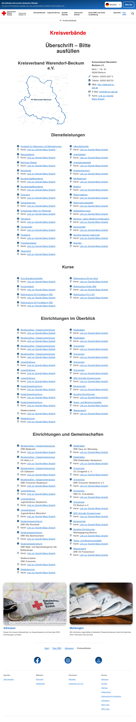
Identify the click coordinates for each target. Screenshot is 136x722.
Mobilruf (77, 186)
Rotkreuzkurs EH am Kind (85, 278)
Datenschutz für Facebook (111, 696)
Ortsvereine (78, 345)
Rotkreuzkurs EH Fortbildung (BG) (37, 294)
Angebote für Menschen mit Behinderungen (41, 146)
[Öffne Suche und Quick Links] (132, 13)
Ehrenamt (25, 194)
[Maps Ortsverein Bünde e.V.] (98, 660)
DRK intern (105, 709)
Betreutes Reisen (29, 162)
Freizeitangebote (28, 242)
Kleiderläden (79, 329)
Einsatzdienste (39, 12)
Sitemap (104, 688)
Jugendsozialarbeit (82, 162)
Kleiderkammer (28, 418)
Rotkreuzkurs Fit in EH (84, 294)
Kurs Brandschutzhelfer (32, 278)
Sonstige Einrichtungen (84, 394)
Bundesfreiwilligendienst (32, 178)
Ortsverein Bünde (78, 13)
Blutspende (26, 170)
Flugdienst (25, 234)
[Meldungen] (101, 603)
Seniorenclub (79, 386)
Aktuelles (72, 679)
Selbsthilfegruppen (82, 210)
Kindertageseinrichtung (31, 386)
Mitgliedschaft (79, 178)
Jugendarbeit (79, 154)
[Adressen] (34, 603)
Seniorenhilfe (79, 226)
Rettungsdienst (80, 194)
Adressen (9, 628)
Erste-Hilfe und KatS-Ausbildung (97, 13)
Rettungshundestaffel (83, 202)
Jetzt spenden (8, 679)
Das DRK (124, 13)
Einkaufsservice (28, 202)
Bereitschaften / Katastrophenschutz (38, 329)
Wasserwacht (79, 410)
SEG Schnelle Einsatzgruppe (87, 378)
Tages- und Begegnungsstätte (87, 402)
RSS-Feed (105, 705)
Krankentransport (81, 170)
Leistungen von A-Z (76, 683)
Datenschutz (106, 692)
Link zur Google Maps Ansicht (102, 97)
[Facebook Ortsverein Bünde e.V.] (37, 660)
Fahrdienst (25, 218)
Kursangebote (27, 286)
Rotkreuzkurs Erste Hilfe (84, 286)
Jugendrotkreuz (53, 12)
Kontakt (104, 683)
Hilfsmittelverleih (81, 146)
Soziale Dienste (65, 13)
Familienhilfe (26, 226)
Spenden (117, 12)
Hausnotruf (26, 250)
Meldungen (77, 628)
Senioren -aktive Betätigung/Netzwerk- (91, 218)
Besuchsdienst (27, 154)
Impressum (105, 700)
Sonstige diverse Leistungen (86, 234)
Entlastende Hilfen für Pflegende (36, 210)
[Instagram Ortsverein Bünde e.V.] (68, 660)
